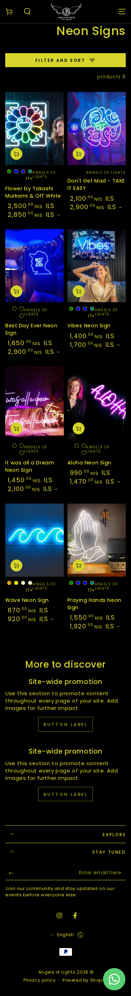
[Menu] (122, 11)
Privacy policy (39, 980)
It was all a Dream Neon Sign (29, 466)
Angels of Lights (56, 972)
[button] (27, 11)
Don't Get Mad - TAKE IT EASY (96, 184)
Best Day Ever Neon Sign (31, 329)
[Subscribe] (9, 873)
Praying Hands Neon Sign (94, 604)
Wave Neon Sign (27, 600)
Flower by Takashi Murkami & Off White (33, 192)
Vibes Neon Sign (89, 325)
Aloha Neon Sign (89, 462)
